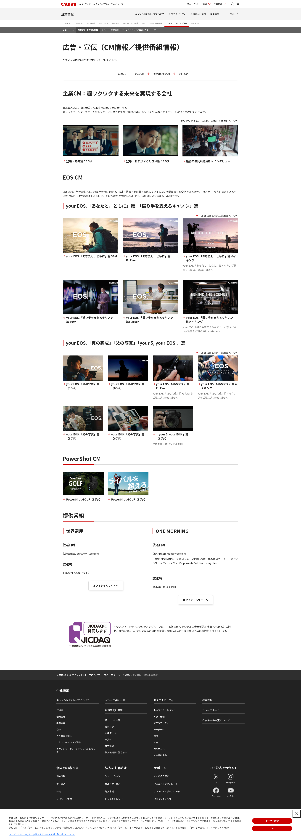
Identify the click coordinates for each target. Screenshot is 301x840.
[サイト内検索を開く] (232, 4)
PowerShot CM (161, 73)
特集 (58, 791)
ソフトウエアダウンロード (167, 791)
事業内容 (115, 23)
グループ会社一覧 (130, 23)
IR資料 (108, 739)
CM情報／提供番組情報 (88, 29)
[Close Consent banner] (296, 813)
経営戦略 (91, 23)
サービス (60, 783)
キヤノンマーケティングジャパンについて (76, 750)
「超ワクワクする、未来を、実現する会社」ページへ (208, 120)
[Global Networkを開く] (238, 4)
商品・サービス (112, 783)
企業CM (122, 73)
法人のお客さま (116, 768)
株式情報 (109, 745)
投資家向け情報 (198, 14)
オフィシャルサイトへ (105, 585)
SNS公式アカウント (223, 768)
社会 (156, 742)
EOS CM (139, 73)
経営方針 (109, 726)
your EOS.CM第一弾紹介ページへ (219, 353)
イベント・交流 (64, 799)
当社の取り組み (156, 23)
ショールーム (68, 29)
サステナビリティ (177, 14)
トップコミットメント (165, 710)
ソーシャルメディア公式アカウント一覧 (139, 29)
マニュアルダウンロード (166, 783)
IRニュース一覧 (112, 720)
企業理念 (80, 23)
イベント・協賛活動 (110, 29)
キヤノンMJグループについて (149, 14)
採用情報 (214, 14)
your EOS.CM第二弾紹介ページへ (219, 215)
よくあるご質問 (161, 776)
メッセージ (67, 23)
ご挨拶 (59, 710)
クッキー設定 (272, 821)
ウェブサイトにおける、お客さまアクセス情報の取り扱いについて (42, 834)
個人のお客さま (67, 768)
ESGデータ (159, 729)
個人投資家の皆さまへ (116, 752)
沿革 (144, 23)
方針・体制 (159, 716)
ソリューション (112, 776)
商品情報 (60, 776)
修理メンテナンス (162, 799)
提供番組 (183, 73)
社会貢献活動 (160, 755)
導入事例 (109, 791)
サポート (160, 768)
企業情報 (218, 3)
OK (272, 828)
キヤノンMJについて (199, 23)
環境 (156, 735)
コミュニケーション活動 (176, 23)
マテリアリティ (161, 723)
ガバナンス (159, 748)
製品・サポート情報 (197, 3)
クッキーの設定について (216, 720)
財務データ (110, 733)
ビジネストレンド (114, 799)
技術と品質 (103, 23)
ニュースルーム (231, 14)
